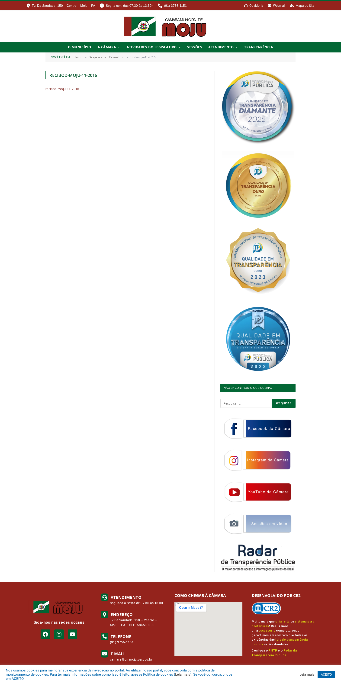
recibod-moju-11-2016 (62, 89)
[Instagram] (59, 634)
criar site (282, 621)
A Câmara (107, 47)
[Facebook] (45, 634)
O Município (79, 47)
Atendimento (221, 47)
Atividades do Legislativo (152, 47)
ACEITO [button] (326, 674)
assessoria (267, 630)
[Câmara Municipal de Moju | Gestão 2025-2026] (170, 26)
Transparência (258, 47)
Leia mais (182, 674)
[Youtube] (72, 634)
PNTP (272, 650)
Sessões (194, 47)
